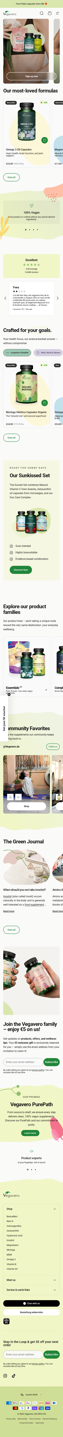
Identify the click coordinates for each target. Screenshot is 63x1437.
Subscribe (51, 1062)
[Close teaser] (9, 694)
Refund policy (22, 1419)
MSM (9, 1254)
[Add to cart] (44, 140)
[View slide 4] (37, 230)
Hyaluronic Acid (14, 1235)
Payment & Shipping (49, 1419)
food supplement (34, 904)
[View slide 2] (30, 230)
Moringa (11, 1250)
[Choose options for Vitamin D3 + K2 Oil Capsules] (59, 797)
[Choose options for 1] (10, 797)
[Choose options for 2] (18, 797)
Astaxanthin (13, 1230)
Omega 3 (11, 1259)
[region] (31, 298)
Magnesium (12, 1245)
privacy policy (38, 1070)
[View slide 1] (26, 230)
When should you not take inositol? (24, 889)
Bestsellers (12, 1216)
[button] (5, 298)
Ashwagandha (14, 1226)
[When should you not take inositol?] (26, 867)
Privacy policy (11, 1419)
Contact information (26, 1423)
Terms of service (35, 1419)
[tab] (17, 352)
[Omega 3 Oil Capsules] (26, 122)
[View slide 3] (33, 230)
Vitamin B (11, 1264)
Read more (8, 911)
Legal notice (39, 1423)
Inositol (7, 896)
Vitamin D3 (12, 1269)
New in (10, 1221)
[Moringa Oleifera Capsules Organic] (26, 385)
